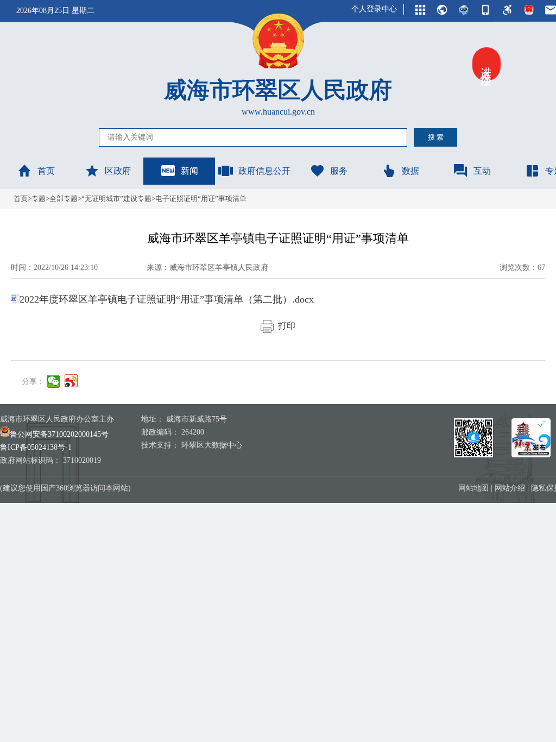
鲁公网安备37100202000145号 (59, 434)
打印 (284, 325)
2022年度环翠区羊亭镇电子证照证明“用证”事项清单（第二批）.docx (167, 299)
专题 (38, 198)
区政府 (118, 170)
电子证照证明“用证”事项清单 (201, 198)
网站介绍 (510, 488)
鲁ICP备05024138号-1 (36, 447)
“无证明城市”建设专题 (116, 198)
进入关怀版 (486, 64)
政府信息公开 (264, 170)
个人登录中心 (374, 9)
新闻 (189, 170)
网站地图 (473, 488)
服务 (339, 170)
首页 (46, 170)
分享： (33, 382)
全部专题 (63, 198)
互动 (482, 170)
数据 (410, 170)
